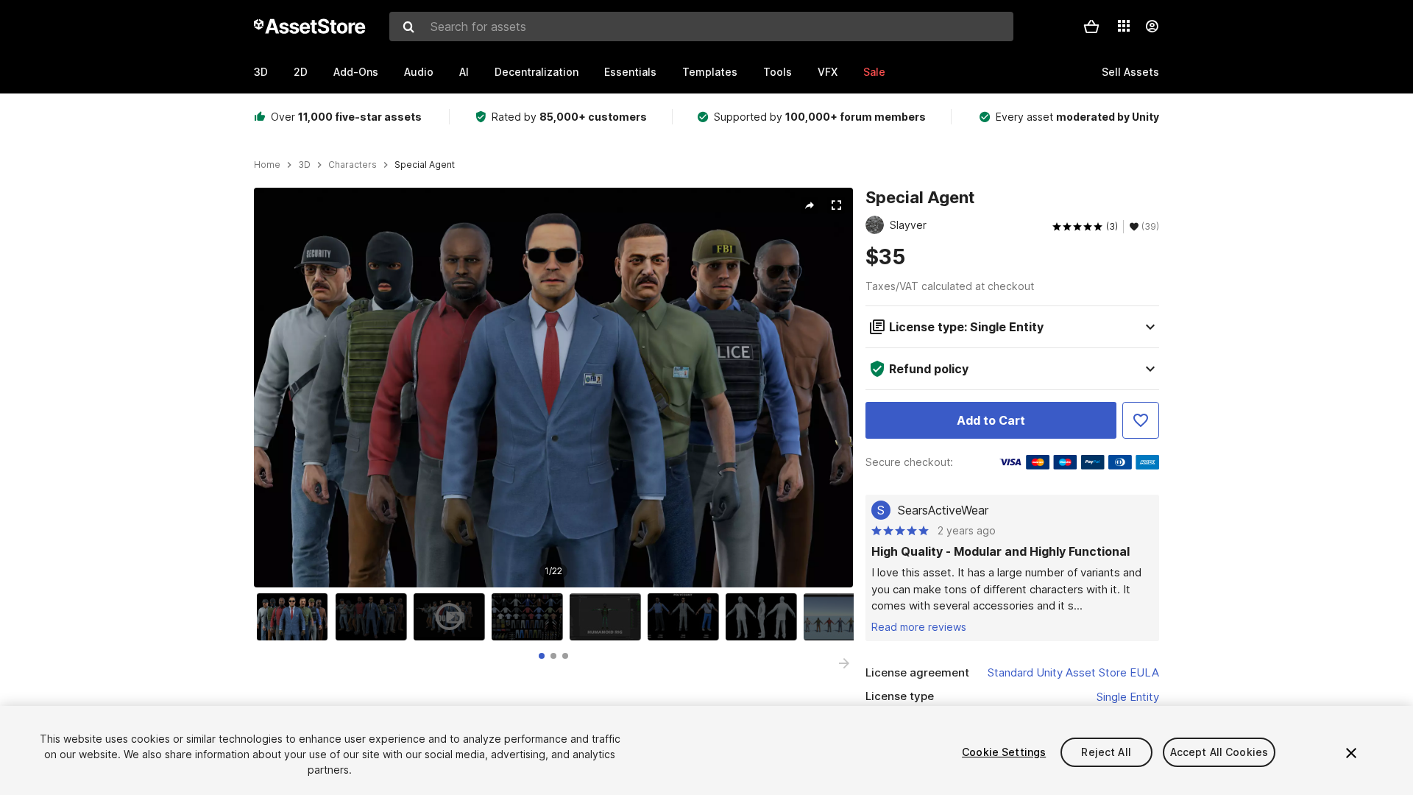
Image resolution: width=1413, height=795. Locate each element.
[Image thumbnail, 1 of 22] (296, 616)
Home (267, 165)
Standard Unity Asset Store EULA (1073, 672)
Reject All (1105, 752)
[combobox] (701, 26)
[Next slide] (844, 663)
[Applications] (1124, 26)
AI (464, 72)
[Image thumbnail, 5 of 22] (609, 616)
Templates (709, 72)
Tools (777, 72)
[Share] (809, 205)
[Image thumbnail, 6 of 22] (687, 616)
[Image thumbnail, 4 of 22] (531, 616)
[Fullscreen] (836, 205)
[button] (1091, 26)
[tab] (542, 656)
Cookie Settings (1004, 752)
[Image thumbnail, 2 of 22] (375, 616)
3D (261, 72)
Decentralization (536, 72)
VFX (827, 72)
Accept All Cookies (1219, 752)
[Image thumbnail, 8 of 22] (843, 616)
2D (301, 72)
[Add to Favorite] (1140, 420)
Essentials (630, 72)
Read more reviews (918, 627)
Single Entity (1128, 697)
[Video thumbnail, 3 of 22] (453, 616)
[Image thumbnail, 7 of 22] (765, 616)
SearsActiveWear (943, 510)
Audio (418, 72)
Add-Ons (355, 72)
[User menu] (1151, 26)
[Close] (1351, 753)
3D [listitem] (304, 165)
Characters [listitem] (352, 165)
